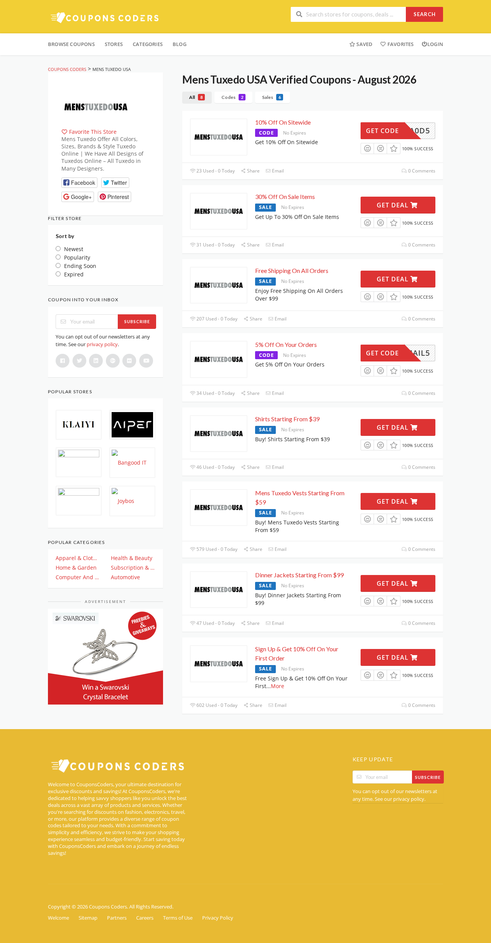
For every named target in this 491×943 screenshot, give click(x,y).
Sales (271, 97)
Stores (114, 44)
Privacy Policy (217, 918)
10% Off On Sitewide (283, 122)
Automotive (125, 577)
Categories (148, 44)
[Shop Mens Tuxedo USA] (95, 106)
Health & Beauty (131, 558)
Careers (144, 918)
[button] (79, 182)
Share (253, 171)
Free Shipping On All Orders (291, 270)
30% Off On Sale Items (285, 196)
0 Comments (421, 171)
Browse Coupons (71, 44)
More (277, 686)
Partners (117, 918)
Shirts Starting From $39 (287, 418)
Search (425, 14)
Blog (179, 44)
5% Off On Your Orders (286, 344)
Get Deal (393, 205)
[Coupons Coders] (105, 17)
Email (277, 171)
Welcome (58, 918)
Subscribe (137, 321)
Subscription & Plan (133, 567)
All (196, 97)
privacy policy (102, 344)
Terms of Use (178, 918)
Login (435, 44)
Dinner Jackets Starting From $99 (299, 574)
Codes (232, 97)
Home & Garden (76, 567)
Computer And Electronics (78, 577)
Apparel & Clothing (78, 558)
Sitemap (88, 918)
